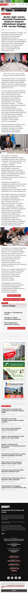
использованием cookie (11, 585)
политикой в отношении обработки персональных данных (13, 586)
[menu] (20, 4)
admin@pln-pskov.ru (14, 564)
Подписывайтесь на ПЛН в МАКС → (14, 299)
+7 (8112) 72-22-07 (14, 557)
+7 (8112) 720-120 (14, 568)
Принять (14, 590)
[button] (26, 4)
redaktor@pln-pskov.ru (14, 560)
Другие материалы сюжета (16, 328)
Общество (6, 14)
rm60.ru (14, 570)
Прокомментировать (14, 295)
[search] (23, 4)
